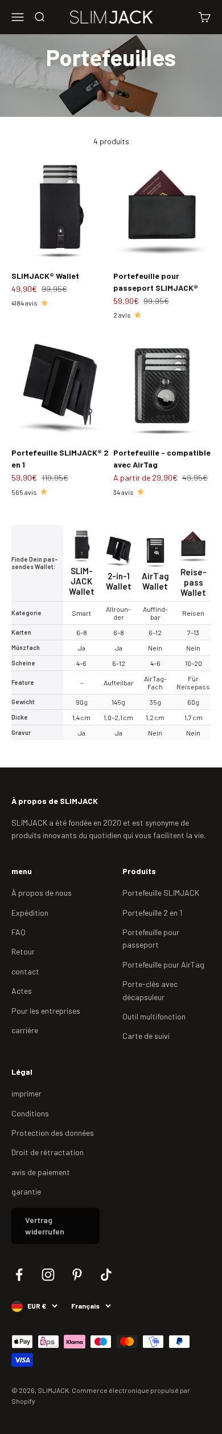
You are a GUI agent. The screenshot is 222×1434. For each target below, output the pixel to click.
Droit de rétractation (47, 1152)
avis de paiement (40, 1172)
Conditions (30, 1113)
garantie (26, 1191)
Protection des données (52, 1133)
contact (25, 971)
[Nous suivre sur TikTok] (106, 1274)
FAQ (18, 932)
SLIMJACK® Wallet (45, 276)
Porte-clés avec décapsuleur (150, 990)
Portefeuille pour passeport (150, 938)
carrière (24, 1030)
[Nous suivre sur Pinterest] (77, 1274)
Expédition (29, 912)
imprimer (26, 1093)
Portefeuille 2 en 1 (152, 912)
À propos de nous (41, 892)
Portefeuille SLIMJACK (160, 892)
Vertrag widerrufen (44, 1225)
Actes (21, 991)
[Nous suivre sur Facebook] (19, 1274)
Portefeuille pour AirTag (163, 964)
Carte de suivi (146, 1036)
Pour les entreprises (45, 1010)
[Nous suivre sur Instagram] (48, 1274)
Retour (23, 951)
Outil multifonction (154, 1016)
